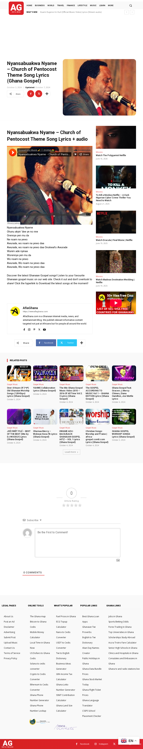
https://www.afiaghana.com (35, 311)
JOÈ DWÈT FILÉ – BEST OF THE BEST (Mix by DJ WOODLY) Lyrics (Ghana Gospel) (19, 435)
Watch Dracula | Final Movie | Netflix (114, 240)
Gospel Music (12, 384)
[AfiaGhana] (15, 318)
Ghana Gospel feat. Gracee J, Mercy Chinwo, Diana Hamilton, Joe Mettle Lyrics (122, 393)
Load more (70, 451)
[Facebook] (30, 93)
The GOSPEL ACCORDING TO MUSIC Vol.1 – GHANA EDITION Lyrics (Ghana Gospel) (97, 393)
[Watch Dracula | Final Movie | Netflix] (116, 222)
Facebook (84, 744)
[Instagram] (29, 328)
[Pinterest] (34, 328)
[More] (47, 93)
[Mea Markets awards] (65, 728)
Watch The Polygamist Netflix (111, 155)
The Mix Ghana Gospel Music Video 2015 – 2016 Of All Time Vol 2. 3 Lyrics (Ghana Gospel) (71, 393)
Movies (99, 152)
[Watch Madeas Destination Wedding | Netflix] (116, 261)
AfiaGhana (30, 308)
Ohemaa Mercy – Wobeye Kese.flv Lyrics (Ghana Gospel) (45, 434)
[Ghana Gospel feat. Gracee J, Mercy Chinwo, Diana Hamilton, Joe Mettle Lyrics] (124, 373)
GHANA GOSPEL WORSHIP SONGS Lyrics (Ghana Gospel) (123, 434)
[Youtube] (44, 328)
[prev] (126, 12)
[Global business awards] (39, 724)
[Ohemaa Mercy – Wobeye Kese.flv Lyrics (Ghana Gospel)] (45, 417)
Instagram (103, 744)
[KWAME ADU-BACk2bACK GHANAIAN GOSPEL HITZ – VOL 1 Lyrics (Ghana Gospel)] (71, 417)
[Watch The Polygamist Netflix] (116, 137)
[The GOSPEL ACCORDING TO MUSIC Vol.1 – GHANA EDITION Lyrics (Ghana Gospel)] (98, 373)
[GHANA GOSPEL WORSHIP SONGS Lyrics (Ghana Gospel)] (124, 417)
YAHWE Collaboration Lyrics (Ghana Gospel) (44, 389)
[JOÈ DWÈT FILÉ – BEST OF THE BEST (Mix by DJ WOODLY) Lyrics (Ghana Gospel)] (19, 417)
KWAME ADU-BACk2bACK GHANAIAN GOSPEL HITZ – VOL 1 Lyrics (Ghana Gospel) (69, 436)
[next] (132, 12)
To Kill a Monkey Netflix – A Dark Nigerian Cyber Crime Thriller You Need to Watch (113, 198)
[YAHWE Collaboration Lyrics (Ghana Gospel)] (45, 373)
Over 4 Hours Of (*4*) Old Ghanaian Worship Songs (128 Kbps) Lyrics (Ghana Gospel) (18, 391)
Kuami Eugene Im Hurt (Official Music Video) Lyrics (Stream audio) (71, 12)
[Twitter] (38, 93)
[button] (130, 5)
